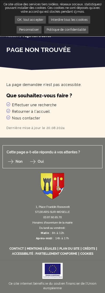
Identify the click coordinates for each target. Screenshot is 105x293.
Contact (16, 248)
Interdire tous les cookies (69, 20)
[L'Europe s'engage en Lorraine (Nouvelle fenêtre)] (52, 270)
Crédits (89, 248)
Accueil (12, 36)
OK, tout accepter (30, 20)
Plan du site (69, 248)
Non (19, 161)
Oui (41, 161)
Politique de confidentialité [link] (66, 29)
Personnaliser (29, 29)
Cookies (86, 253)
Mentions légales (41, 248)
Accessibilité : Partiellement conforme (44, 253)
